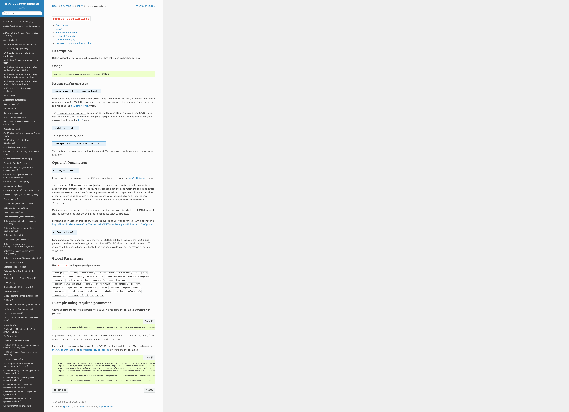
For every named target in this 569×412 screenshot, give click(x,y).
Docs (54, 6)
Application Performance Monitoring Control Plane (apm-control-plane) (20, 75)
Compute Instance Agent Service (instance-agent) (18, 168)
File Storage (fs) (10, 336)
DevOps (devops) (11, 291)
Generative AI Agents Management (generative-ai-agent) (19, 378)
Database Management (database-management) (19, 252)
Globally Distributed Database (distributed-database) (17, 407)
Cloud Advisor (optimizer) (15, 147)
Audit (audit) (9, 95)
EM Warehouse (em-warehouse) (18, 309)
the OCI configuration (63, 350)
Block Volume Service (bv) (15, 117)
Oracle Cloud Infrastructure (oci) (18, 21)
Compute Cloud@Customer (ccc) (18, 163)
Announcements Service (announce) (19, 44)
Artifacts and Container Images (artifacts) (17, 89)
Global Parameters (65, 39)
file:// (80, 120)
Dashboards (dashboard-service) (18, 204)
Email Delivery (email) (13, 313)
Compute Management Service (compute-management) (17, 176)
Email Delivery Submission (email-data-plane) (21, 319)
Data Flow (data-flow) (13, 212)
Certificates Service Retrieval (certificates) (16, 141)
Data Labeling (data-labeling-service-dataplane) (19, 222)
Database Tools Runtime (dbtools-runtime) (18, 272)
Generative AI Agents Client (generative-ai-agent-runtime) (21, 372)
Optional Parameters (66, 36)
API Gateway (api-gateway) (15, 49)
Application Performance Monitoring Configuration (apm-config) (20, 68)
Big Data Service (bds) (13, 113)
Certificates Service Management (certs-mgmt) (21, 134)
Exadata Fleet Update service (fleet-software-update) (19, 330)
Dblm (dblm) (9, 283)
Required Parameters (66, 32)
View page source (145, 6)
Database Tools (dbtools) (14, 267)
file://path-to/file (137, 178)
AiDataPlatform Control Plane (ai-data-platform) (21, 34)
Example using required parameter (73, 43)
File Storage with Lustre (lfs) (16, 341)
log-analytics (67, 6)
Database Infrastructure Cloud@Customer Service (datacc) (18, 245)
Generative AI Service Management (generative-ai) (19, 393)
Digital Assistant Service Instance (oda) (21, 296)
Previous (61, 390)
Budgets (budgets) (11, 129)
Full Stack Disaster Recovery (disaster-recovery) (20, 353)
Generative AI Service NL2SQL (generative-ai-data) (17, 400)
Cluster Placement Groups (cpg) (17, 159)
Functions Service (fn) (13, 359)
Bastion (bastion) (11, 104)
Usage (59, 29)
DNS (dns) (8, 300)
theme (82, 406)
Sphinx (66, 406)
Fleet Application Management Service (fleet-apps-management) (21, 346)
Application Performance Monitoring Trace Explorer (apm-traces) (20, 82)
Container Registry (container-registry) (20, 195)
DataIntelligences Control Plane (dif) (19, 278)
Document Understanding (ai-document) (21, 304)
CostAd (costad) (10, 199)
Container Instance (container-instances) (21, 190)
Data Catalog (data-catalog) (15, 208)
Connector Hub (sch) (13, 186)
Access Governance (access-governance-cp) (21, 27)
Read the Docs (106, 406)
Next (148, 390)
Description (62, 25)
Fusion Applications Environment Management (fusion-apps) (18, 364)
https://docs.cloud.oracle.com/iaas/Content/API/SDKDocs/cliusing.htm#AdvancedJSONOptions (102, 224)
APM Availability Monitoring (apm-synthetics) (19, 54)
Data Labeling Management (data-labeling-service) (18, 229)
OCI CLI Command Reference (23, 4)
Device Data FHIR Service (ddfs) (18, 287)
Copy (148, 321)
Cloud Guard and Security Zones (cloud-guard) (21, 153)
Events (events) (10, 325)
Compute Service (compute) (16, 182)
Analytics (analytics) (12, 40)
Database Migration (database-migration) (22, 258)
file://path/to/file (79, 106)
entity (80, 6)
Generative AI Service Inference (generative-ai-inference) (17, 386)
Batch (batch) (9, 108)
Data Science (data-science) (16, 239)
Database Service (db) (13, 262)
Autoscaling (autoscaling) (14, 100)
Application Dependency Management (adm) (21, 61)
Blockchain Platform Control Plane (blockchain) (19, 123)
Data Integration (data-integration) (19, 217)
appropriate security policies (94, 350)
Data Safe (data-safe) (13, 235)
